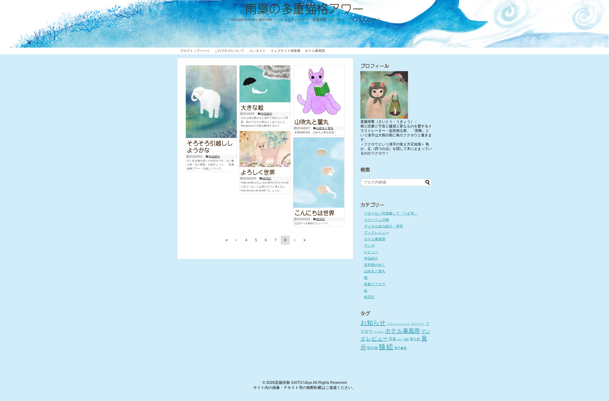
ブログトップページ (195, 51)
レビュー (371, 252)
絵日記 (267, 178)
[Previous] (236, 240)
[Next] (295, 240)
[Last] (304, 240)
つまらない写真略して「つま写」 (390, 213)
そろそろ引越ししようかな (210, 146)
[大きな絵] (265, 83)
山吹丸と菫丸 (312, 121)
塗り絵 (415, 339)
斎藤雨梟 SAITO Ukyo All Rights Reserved (311, 383)
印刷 (406, 339)
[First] (226, 240)
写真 (392, 339)
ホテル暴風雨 (315, 51)
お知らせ (373, 322)
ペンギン (378, 331)
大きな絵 (252, 107)
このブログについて (229, 51)
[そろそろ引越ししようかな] (211, 101)
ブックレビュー (376, 233)
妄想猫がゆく (374, 265)
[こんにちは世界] (318, 173)
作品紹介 (214, 156)
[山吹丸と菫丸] (318, 91)
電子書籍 (400, 348)
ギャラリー (417, 323)
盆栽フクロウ (374, 284)
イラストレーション (398, 323)
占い (400, 339)
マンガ (369, 245)
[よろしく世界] (265, 149)
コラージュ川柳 (376, 220)
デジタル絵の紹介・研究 (383, 226)
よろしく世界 (258, 171)
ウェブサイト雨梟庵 (285, 51)
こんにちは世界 (314, 212)
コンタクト (257, 51)
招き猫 (372, 348)
